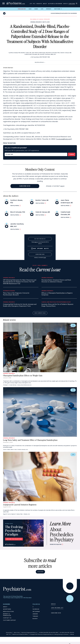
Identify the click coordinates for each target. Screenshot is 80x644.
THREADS (35, 616)
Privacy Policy (9, 632)
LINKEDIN (35, 614)
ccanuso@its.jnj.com (64, 139)
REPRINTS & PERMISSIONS (7, 614)
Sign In (65, 3)
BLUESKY (35, 618)
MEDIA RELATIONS (8, 611)
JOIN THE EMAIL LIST (57, 607)
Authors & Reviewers (55, 3)
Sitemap (72, 634)
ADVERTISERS (7, 609)
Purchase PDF (22, 9)
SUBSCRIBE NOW (56, 613)
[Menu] (3, 4)
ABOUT (5, 607)
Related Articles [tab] (39, 62)
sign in (36, 242)
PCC (34, 3)
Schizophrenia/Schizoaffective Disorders (64, 13)
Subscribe (72, 3)
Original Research (36, 22)
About (45, 3)
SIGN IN (53, 604)
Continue (71, 154)
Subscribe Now (24, 186)
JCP (31, 3)
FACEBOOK (36, 609)
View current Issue (40, 313)
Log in (62, 186)
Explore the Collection (55, 544)
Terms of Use (17, 632)
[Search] (76, 3)
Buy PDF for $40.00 (40, 238)
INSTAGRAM (36, 611)
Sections (57, 9)
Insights (39, 3)
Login (44, 257)
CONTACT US (7, 618)
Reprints (48, 9)
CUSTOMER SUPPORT (9, 620)
